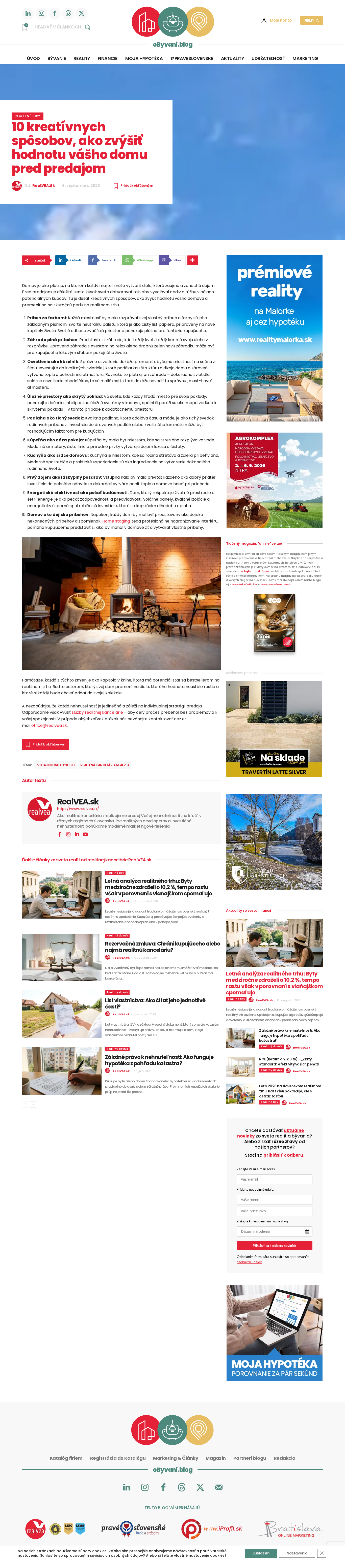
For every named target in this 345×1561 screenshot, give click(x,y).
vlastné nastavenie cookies (199, 1555)
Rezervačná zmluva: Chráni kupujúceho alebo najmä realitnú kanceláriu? (162, 947)
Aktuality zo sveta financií (248, 910)
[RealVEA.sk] (18, 186)
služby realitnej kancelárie (97, 712)
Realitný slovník (117, 935)
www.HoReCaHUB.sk (244, 584)
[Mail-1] (218, 1487)
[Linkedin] (28, 14)
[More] (192, 260)
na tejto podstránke (254, 571)
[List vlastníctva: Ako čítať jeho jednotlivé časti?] (62, 1014)
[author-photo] (108, 901)
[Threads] (68, 14)
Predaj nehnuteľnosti (55, 765)
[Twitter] (82, 14)
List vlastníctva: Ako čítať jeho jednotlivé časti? (155, 1003)
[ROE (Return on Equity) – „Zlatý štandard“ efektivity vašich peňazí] (240, 1067)
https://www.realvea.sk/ (78, 808)
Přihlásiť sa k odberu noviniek (274, 1246)
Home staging (116, 521)
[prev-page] (25, 1104)
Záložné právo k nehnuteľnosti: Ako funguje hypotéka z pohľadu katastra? (159, 1060)
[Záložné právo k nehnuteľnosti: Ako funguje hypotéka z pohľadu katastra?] (62, 1071)
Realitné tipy (27, 116)
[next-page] (33, 1104)
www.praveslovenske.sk (276, 584)
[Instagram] (41, 14)
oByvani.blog (172, 44)
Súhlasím (261, 1553)
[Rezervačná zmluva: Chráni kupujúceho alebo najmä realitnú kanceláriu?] (62, 957)
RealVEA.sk (43, 186)
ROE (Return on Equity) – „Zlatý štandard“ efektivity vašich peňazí (289, 1062)
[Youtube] (85, 834)
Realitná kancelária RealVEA (105, 765)
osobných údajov (249, 1262)
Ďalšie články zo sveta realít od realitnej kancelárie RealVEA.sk (86, 860)
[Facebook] (55, 14)
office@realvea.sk (49, 725)
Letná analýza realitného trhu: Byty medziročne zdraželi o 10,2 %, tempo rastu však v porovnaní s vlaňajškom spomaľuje (158, 887)
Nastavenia (297, 1553)
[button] (64, 27)
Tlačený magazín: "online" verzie (254, 543)
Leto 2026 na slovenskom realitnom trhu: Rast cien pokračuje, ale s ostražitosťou (290, 1091)
